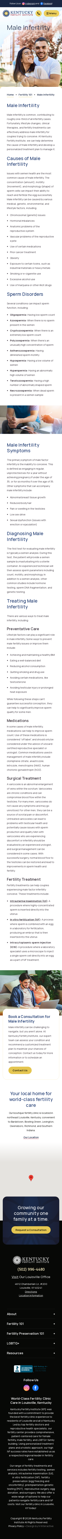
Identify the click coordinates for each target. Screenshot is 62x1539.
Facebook (47, 3)
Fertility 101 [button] (15, 1324)
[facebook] (35, 1388)
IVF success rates (17, 1451)
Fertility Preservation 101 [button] (25, 1333)
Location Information (31, 1295)
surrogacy (30, 1492)
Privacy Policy (16, 1526)
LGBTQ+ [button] (13, 1343)
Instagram (30, 3)
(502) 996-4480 (31, 1269)
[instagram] (26, 1388)
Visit (15, 1277)
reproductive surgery (36, 1488)
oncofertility (16, 1484)
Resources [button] (15, 1353)
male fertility (24, 1440)
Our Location (31, 1137)
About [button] (12, 1314)
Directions (31, 1291)
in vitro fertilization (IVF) (26, 1477)
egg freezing (36, 1481)
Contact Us (20, 1070)
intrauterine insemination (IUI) (36, 1473)
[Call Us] (38, 13)
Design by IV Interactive (40, 1526)
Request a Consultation (31, 1230)
